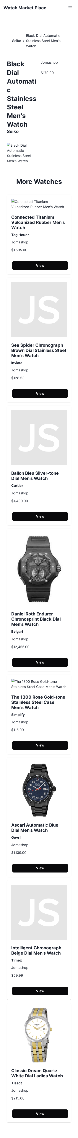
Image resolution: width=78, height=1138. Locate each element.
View (40, 265)
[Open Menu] (70, 7)
